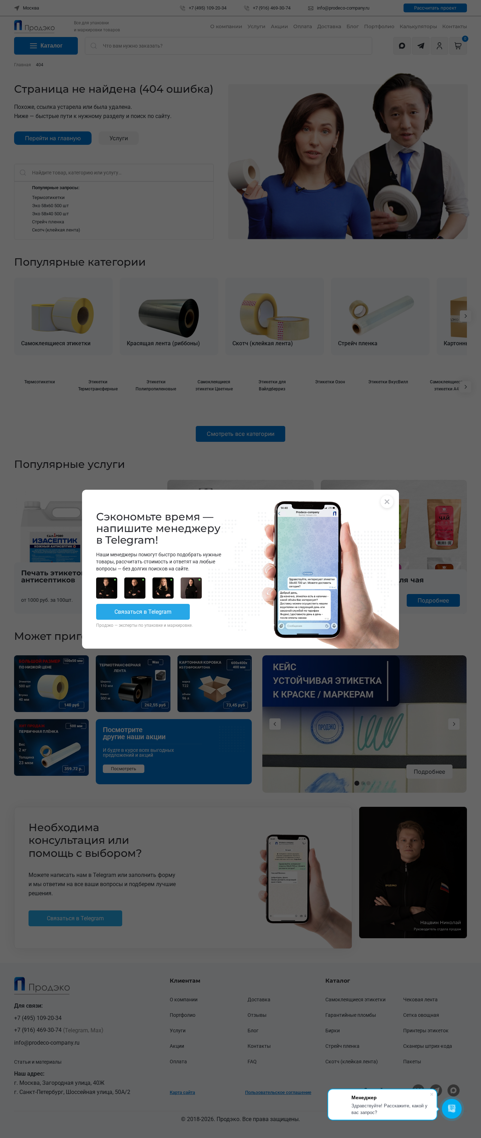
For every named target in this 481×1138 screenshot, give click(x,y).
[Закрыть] (387, 501)
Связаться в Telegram (142, 611)
